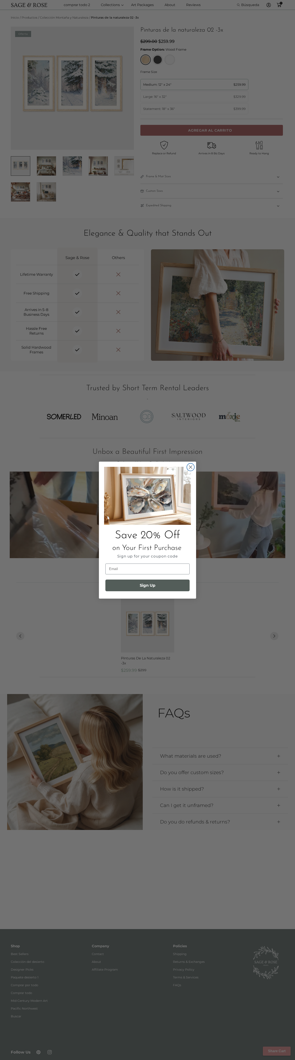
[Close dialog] (190, 467)
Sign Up (147, 585)
